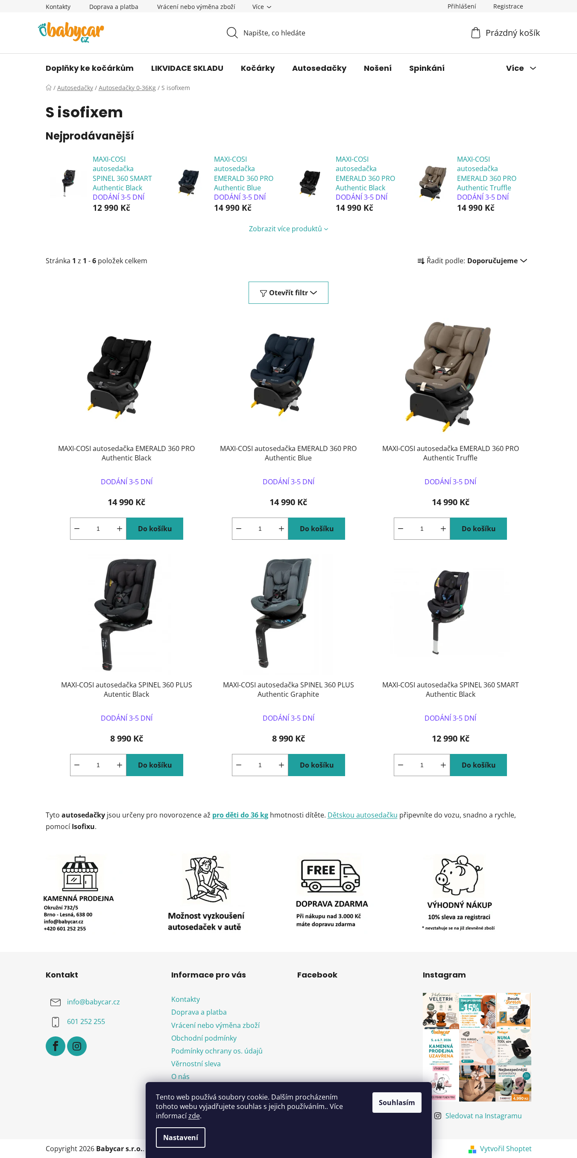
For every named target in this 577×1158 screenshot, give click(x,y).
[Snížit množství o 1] (76, 528)
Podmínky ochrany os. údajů (217, 1051)
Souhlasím (397, 1102)
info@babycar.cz (93, 1002)
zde (194, 1115)
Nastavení (180, 1137)
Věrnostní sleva (196, 1063)
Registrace (508, 6)
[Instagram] (77, 1046)
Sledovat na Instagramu (483, 1115)
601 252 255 (86, 1022)
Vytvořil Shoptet (506, 1148)
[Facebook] (55, 1046)
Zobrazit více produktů (285, 228)
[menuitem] (89, 68)
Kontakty (58, 7)
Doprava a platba (113, 7)
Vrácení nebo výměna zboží (196, 7)
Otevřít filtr (288, 292)
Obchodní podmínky (204, 1038)
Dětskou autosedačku (363, 815)
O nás (180, 1076)
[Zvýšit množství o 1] (119, 528)
